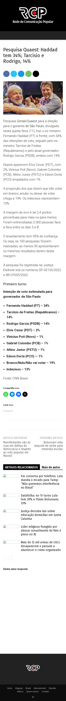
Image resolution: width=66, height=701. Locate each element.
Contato (45, 691)
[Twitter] (14, 74)
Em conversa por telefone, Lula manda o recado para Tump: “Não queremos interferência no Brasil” (42, 481)
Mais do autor (51, 467)
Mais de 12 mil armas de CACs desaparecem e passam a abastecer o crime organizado (41, 546)
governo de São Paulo (28, 126)
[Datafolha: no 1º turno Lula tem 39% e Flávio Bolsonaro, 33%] (11, 499)
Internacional (40, 688)
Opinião (52, 688)
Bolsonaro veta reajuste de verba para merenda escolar (48, 446)
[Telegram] (21, 74)
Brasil (28, 688)
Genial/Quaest (27, 121)
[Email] (36, 74)
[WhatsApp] (28, 74)
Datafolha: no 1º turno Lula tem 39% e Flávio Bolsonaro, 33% (40, 499)
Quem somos (32, 691)
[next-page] (10, 558)
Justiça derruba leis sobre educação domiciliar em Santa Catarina (41, 515)
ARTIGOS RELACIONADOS (21, 467)
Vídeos (20, 691)
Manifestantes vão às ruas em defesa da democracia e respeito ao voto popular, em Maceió (17, 449)
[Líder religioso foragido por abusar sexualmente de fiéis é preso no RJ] (11, 530)
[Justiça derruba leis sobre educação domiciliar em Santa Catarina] (11, 514)
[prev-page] (5, 558)
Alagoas (19, 688)
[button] (5, 35)
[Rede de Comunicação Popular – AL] (33, 15)
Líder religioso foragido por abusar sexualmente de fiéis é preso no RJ (41, 530)
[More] (43, 74)
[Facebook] (6, 74)
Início (9, 688)
